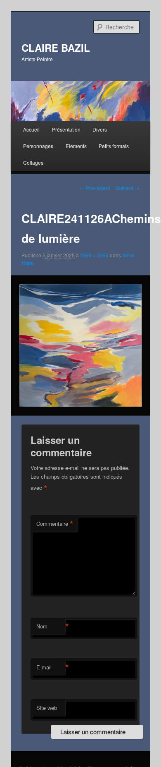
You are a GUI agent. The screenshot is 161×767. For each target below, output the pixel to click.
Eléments (76, 145)
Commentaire (54, 523)
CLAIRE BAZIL (55, 48)
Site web (46, 708)
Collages (33, 162)
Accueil (31, 129)
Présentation (66, 129)
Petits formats (114, 145)
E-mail (50, 667)
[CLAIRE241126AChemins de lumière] (80, 345)
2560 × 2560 (94, 255)
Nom (50, 626)
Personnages (38, 145)
